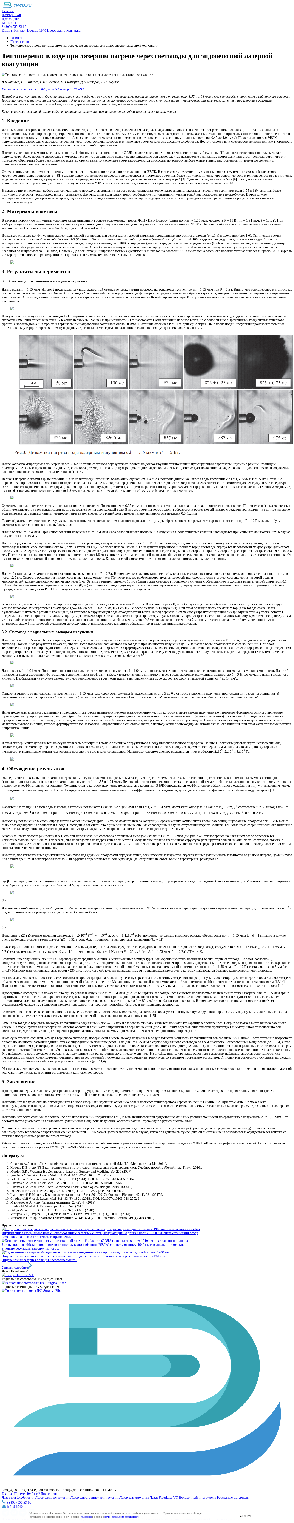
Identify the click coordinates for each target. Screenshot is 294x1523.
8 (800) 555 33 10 (14, 26)
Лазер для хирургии (134, 1497)
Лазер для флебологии (18, 1497)
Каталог (8, 11)
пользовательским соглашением (121, 1516)
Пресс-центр (11, 19)
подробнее (86, 1516)
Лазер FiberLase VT (164, 1497)
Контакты (9, 23)
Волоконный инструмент (197, 1497)
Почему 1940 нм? (27, 1493)
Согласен (246, 1515)
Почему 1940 (11, 15)
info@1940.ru (16, 1506)
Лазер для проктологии (52, 1497)
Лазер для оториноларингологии (94, 1497)
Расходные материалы (233, 1497)
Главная (7, 30)
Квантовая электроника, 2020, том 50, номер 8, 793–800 (43, 89)
